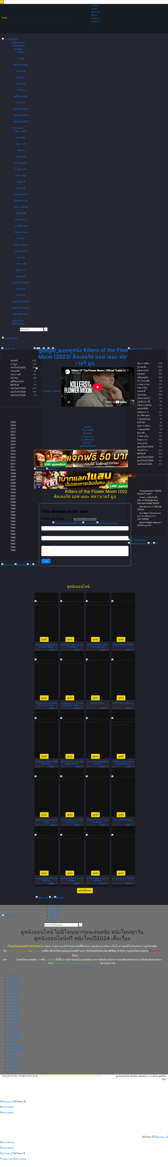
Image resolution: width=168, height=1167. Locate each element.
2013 (12, 460)
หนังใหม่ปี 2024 (20, 115)
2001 (12, 499)
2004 (13, 489)
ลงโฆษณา (95, 18)
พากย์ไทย (95, 5)
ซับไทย (94, 9)
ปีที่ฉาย (94, 15)
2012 (12, 463)
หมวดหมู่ (18, 49)
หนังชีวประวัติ (20, 200)
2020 (13, 438)
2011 (12, 467)
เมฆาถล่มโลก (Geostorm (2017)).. (98, 762)
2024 (13, 425)
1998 (12, 508)
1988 (12, 537)
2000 (13, 502)
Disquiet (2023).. (97, 703)
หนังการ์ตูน (21, 175)
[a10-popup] (19, 1158)
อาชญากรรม (21, 169)
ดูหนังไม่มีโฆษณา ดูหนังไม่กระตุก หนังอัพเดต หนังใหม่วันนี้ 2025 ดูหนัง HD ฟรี (70, 1076)
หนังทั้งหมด (18, 45)
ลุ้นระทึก (21, 257)
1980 (12, 550)
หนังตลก (21, 150)
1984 (12, 547)
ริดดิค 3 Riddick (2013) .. (123, 644)
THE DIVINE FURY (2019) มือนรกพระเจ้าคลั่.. (46, 704)
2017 (12, 447)
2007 (13, 479)
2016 (12, 451)
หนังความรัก (21, 144)
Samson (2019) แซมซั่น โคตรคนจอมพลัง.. (98, 645)
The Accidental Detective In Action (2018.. (46, 645)
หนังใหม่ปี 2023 (20, 109)
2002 (13, 495)
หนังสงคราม (21, 219)
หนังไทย (21, 90)
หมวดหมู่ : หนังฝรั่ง (52, 391)
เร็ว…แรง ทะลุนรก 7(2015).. (123, 878)
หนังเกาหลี (21, 83)
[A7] (150, 543)
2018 (12, 444)
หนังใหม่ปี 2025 (20, 121)
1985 (12, 543)
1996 (12, 515)
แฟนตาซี (21, 181)
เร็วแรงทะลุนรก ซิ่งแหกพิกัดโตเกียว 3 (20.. (72, 821)
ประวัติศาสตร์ (21, 226)
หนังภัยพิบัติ (20, 213)
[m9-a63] (59, 897)
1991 (12, 531)
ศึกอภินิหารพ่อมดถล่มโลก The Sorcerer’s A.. (123, 762)
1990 (12, 534)
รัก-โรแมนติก (21, 162)
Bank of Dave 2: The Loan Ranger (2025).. (72, 762)
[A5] (29, 564)
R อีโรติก (21, 238)
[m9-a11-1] (85, 458)
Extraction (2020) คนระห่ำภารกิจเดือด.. (72, 645)
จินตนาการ (21, 270)
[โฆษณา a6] (42, 897)
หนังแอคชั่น (54, 909)
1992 (12, 527)
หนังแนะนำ (96, 12)
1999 (12, 505)
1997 (12, 512)
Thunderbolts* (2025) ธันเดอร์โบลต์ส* (149, 492)
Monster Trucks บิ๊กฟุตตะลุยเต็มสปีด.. (72, 879)
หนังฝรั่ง (21, 52)
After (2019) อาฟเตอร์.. (123, 820)
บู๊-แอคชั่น (20, 137)
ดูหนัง (85, 356)
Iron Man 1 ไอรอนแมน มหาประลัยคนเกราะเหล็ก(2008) (149, 516)
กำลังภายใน (20, 263)
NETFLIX (21, 102)
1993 (12, 524)
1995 (12, 518)
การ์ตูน (21, 58)
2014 (12, 457)
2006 (13, 483)
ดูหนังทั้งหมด (85, 890)
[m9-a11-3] (85, 480)
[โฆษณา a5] (8, 564)
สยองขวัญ (20, 188)
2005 (13, 486)
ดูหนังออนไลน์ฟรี (82, 967)
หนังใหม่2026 (18, 323)
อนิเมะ (10, 1071)
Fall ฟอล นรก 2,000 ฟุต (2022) (149, 508)
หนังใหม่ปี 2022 (20, 64)
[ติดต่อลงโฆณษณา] (137, 540)
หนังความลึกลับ (21, 207)
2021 (12, 435)
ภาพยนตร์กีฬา (20, 251)
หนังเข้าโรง (20, 289)
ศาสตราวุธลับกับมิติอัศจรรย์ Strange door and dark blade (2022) (148, 500)
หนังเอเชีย (20, 71)
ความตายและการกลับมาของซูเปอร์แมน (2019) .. (72, 704)
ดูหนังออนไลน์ (18, 42)
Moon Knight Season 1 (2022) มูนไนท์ (149, 524)
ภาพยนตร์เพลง (21, 232)
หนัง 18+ (21, 77)
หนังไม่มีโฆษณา (14, 1067)
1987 (12, 540)
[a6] (51, 897)
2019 (12, 441)
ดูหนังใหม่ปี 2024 (21, 307)
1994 (12, 521)
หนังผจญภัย (20, 156)
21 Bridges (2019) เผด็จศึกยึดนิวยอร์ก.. (46, 762)
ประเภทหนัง (18, 128)
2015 (12, 454)
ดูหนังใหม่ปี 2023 (21, 301)
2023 (13, 428)
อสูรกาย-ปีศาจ (21, 244)
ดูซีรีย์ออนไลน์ (20, 96)
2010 (12, 470)
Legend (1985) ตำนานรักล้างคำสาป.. (97, 821)
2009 (13, 473)
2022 (13, 431)
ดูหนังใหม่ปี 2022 (21, 282)
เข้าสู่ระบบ (95, 21)
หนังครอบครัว (20, 194)
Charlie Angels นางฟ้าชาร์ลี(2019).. (98, 879)
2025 (13, 422)
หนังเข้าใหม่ (18, 320)
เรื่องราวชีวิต (21, 131)
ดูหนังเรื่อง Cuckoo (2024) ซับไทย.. (46, 821)
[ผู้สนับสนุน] (21, 564)
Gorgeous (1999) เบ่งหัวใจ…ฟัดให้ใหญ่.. (46, 879)
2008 (13, 476)
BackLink (53, 919)
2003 (13, 492)
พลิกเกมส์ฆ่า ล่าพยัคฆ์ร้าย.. (123, 703)
